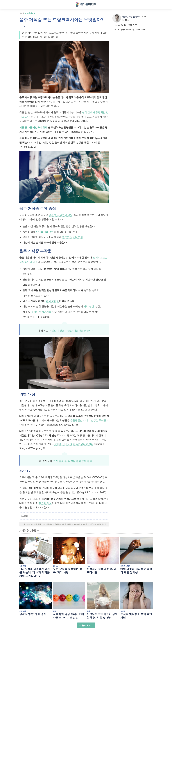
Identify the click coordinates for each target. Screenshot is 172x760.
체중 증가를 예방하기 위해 (33, 127)
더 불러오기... (86, 625)
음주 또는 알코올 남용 (60, 215)
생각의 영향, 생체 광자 (32, 614)
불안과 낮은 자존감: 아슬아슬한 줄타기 (73, 330)
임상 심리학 (31, 13)
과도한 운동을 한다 (72, 237)
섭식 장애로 (52, 301)
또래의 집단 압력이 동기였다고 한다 (73, 444)
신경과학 (22, 566)
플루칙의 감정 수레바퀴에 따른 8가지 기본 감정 (68, 615)
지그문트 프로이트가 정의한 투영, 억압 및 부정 (102, 615)
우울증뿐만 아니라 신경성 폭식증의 (89, 420)
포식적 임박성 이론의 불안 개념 (136, 615)
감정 (54, 611)
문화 (88, 611)
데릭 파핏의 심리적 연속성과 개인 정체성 (136, 570)
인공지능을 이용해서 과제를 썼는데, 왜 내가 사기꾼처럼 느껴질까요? (34, 572)
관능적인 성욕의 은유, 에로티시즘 (101, 570)
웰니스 (55, 566)
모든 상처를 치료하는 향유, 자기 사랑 (67, 570)
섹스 (88, 566)
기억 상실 (89, 306)
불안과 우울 (45, 503)
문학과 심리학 (125, 566)
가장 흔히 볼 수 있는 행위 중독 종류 (72, 461)
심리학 (21, 13)
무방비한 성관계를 (41, 311)
